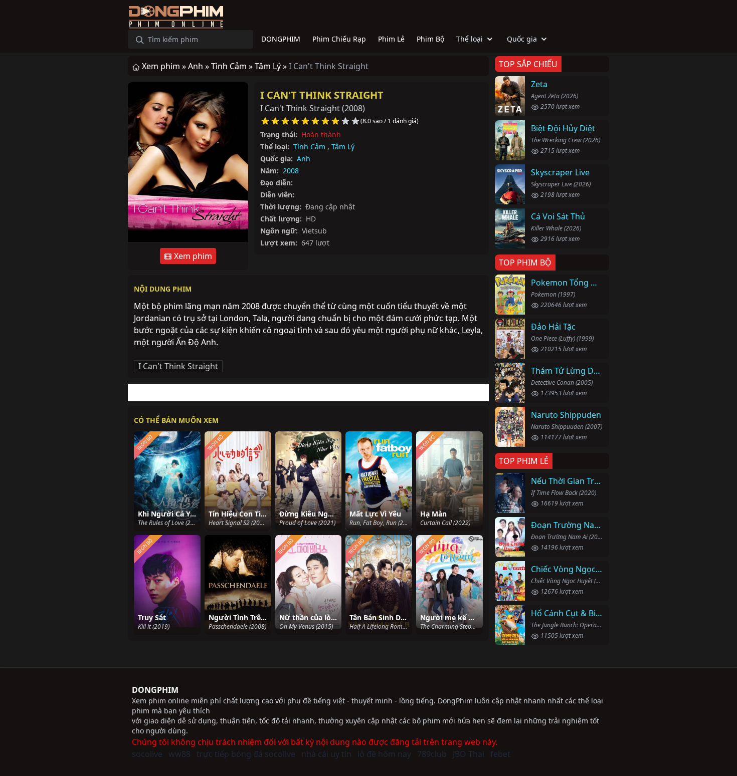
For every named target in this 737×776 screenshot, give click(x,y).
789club (432, 753)
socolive (147, 753)
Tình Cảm (309, 146)
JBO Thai (468, 753)
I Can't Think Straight (322, 95)
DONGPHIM (155, 689)
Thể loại (469, 39)
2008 (291, 170)
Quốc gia (522, 39)
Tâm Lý (342, 146)
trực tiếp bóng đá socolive (246, 753)
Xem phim (192, 256)
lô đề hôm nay (384, 753)
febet (500, 753)
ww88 (179, 753)
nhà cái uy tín (326, 753)
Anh (303, 158)
